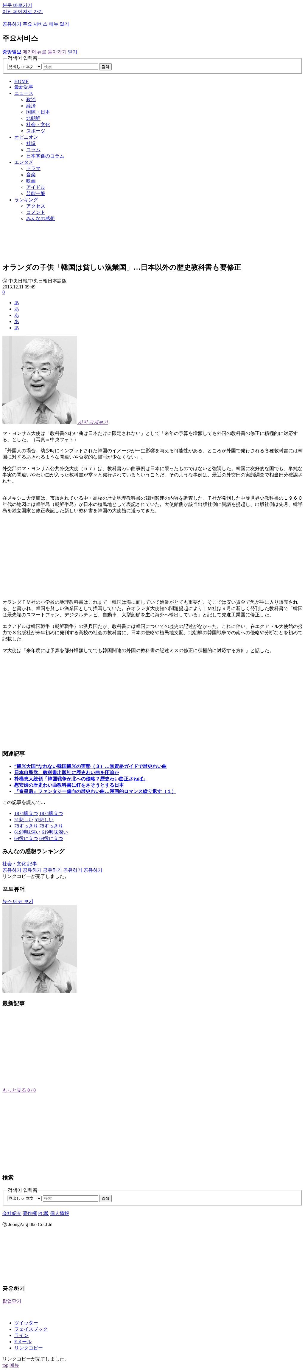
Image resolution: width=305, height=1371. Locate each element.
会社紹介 (11, 1213)
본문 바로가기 (17, 5)
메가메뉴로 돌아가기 (45, 51)
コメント (35, 212)
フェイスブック (31, 1329)
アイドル (35, 187)
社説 (31, 143)
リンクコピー (28, 1347)
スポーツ (35, 130)
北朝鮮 (33, 118)
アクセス (35, 206)
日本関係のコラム (45, 155)
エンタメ (23, 162)
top (5, 1365)
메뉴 (14, 1365)
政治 (31, 99)
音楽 (31, 174)
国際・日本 (38, 112)
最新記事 (23, 86)
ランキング (26, 199)
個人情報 (59, 1213)
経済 (31, 105)
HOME (21, 81)
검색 (105, 66)
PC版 (43, 1213)
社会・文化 (38, 124)
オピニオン (26, 137)
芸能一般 (35, 193)
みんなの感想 (40, 218)
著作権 (30, 1213)
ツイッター (26, 1322)
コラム (33, 149)
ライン (21, 1335)
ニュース (23, 93)
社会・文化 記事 (19, 863)
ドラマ (33, 168)
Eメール (23, 1341)
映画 (31, 180)
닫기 (72, 51)
